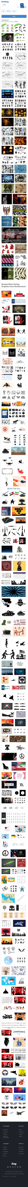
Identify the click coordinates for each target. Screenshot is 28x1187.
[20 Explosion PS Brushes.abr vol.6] (20, 112)
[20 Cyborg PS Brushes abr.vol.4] (20, 131)
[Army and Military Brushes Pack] (7, 28)
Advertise (21, 1132)
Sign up (22, 7)
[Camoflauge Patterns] (7, 260)
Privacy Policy (13, 1176)
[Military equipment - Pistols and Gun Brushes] (20, 273)
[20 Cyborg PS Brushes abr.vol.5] (20, 122)
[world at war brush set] (14, 235)
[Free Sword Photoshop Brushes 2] (7, 65)
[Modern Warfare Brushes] (6, 199)
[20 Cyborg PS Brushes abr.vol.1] (20, 84)
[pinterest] (12, 1167)
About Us (21, 1147)
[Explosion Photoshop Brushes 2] (7, 159)
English (5, 1147)
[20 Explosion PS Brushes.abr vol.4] (7, 122)
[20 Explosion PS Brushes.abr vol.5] (7, 112)
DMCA (20, 1136)
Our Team (21, 1149)
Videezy (5, 1134)
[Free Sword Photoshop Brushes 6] (7, 84)
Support (21, 1134)
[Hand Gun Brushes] (20, 28)
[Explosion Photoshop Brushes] (20, 150)
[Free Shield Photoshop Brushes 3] (20, 103)
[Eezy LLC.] (14, 1164)
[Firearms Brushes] (6, 221)
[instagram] (15, 1167)
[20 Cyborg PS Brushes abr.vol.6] (7, 169)
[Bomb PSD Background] (7, 37)
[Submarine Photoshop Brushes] (7, 94)
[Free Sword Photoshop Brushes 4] (7, 75)
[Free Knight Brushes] (7, 56)
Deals (20, 1129)
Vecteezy (5, 1132)
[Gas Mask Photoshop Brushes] (7, 188)
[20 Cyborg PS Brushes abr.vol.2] (7, 140)
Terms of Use (5, 1176)
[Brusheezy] (5, 2)
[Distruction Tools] (21, 188)
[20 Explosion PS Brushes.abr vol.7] (7, 150)
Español (5, 1149)
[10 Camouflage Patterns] (19, 210)
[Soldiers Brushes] (20, 199)
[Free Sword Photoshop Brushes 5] (20, 75)
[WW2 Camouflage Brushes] (20, 221)
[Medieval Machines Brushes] (20, 260)
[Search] (22, 4)
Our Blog (21, 1151)
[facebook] (8, 1167)
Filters (14, 16)
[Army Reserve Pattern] (7, 273)
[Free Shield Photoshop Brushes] (20, 94)
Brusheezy (5, 1129)
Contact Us (21, 1153)
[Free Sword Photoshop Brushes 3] (20, 65)
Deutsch (5, 1153)
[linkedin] (20, 1167)
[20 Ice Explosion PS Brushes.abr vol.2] (7, 178)
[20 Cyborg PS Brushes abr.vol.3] (7, 131)
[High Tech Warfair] (21, 178)
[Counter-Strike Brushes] (7, 249)
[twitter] (10, 1167)
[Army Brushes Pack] (20, 37)
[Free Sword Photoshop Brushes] (20, 56)
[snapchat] (17, 1167)
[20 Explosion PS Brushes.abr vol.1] (20, 140)
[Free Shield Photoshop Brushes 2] (7, 103)
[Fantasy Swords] (6, 210)
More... (5, 1156)
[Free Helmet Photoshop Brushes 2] (20, 47)
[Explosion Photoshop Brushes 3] (20, 159)
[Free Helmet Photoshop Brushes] (7, 47)
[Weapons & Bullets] (21, 249)
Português (5, 1151)
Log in (18, 7)
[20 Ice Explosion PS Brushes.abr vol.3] (20, 169)
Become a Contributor (6, 1137)
